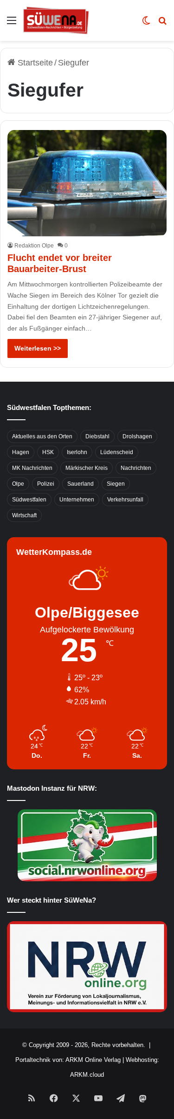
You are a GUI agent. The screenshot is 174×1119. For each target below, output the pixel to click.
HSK (48, 452)
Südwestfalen (29, 499)
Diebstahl (97, 436)
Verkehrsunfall (125, 499)
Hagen (20, 452)
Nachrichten (136, 468)
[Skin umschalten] (146, 23)
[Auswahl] (11, 23)
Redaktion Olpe (34, 245)
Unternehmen (76, 499)
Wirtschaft (24, 515)
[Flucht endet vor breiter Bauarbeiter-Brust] (86, 183)
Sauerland (80, 484)
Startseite (34, 62)
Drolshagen (137, 436)
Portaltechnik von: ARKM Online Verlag (68, 1059)
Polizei (45, 484)
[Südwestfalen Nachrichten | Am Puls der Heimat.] (56, 20)
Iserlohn (77, 452)
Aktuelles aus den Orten (42, 436)
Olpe (18, 484)
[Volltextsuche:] (162, 23)
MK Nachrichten (32, 468)
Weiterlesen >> (37, 348)
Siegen (116, 484)
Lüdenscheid (116, 452)
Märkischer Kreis (86, 468)
